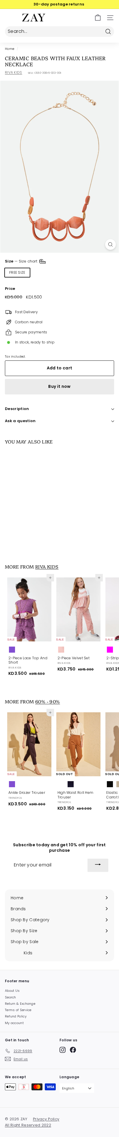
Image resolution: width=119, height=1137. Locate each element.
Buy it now (59, 386)
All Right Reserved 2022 (28, 1125)
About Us (12, 990)
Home (9, 49)
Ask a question (20, 421)
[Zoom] (110, 244)
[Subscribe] (98, 865)
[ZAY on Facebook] (73, 1050)
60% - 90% (47, 701)
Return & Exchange (20, 1003)
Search (10, 997)
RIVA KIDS (13, 72)
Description (17, 408)
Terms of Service (18, 1010)
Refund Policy (16, 1016)
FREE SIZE (17, 272)
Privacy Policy (46, 1119)
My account (14, 1023)
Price (10, 288)
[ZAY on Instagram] (63, 1050)
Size (21, 261)
